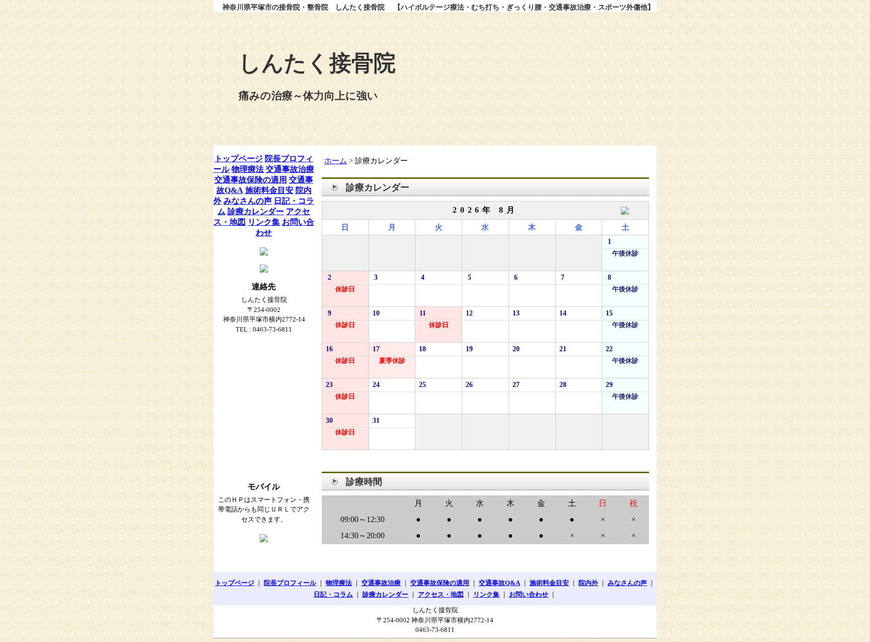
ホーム (335, 161)
